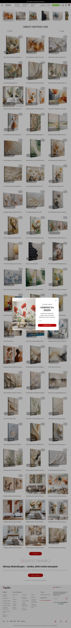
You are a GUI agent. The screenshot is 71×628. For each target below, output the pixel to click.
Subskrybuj (47, 325)
